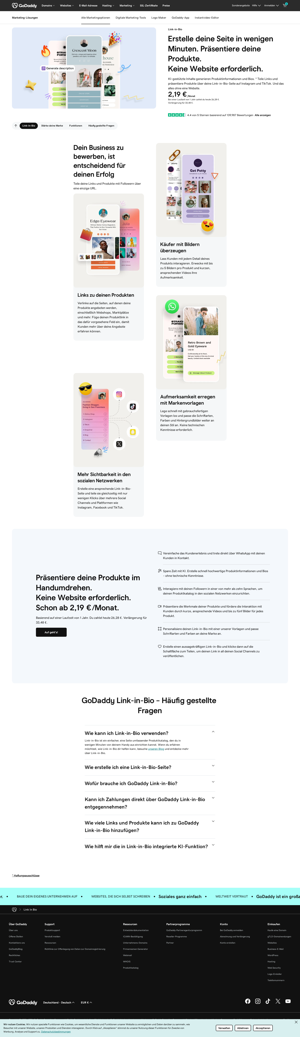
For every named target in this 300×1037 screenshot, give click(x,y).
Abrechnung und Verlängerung (235, 936)
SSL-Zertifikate (149, 5)
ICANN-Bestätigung (133, 936)
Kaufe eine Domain (277, 930)
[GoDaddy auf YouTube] (288, 1003)
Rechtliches (14, 955)
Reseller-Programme (176, 936)
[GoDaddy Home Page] (23, 1002)
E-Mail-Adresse (88, 5)
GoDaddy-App (180, 17)
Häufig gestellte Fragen (101, 125)
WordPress (273, 955)
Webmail (127, 955)
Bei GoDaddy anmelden (231, 930)
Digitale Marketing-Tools (131, 17)
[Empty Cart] (284, 5)
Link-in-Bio (28, 125)
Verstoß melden (52, 936)
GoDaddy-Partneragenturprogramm (184, 930)
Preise (166, 5)
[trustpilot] (177, 115)
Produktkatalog (130, 968)
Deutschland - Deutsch (57, 1002)
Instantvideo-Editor (207, 17)
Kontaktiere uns (17, 943)
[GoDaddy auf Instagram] (258, 1003)
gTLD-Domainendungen (279, 936)
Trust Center (15, 961)
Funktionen (75, 125)
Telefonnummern (276, 980)
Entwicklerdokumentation (136, 930)
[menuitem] (16, 126)
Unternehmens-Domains (135, 943)
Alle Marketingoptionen (95, 17)
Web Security (274, 968)
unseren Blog (156, 748)
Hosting (271, 961)
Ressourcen (50, 943)
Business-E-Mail (276, 949)
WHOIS (126, 961)
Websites (272, 943)
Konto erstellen (227, 943)
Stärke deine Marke (52, 125)
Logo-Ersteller (275, 974)
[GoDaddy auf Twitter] (278, 1003)
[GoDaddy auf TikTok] (268, 1003)
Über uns (13, 930)
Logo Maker (158, 17)
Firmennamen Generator (135, 949)
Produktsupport (52, 930)
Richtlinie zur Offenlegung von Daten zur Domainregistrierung (75, 949)
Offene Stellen (16, 936)
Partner (170, 943)
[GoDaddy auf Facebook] (248, 1003)
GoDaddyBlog (15, 949)
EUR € (85, 1002)
